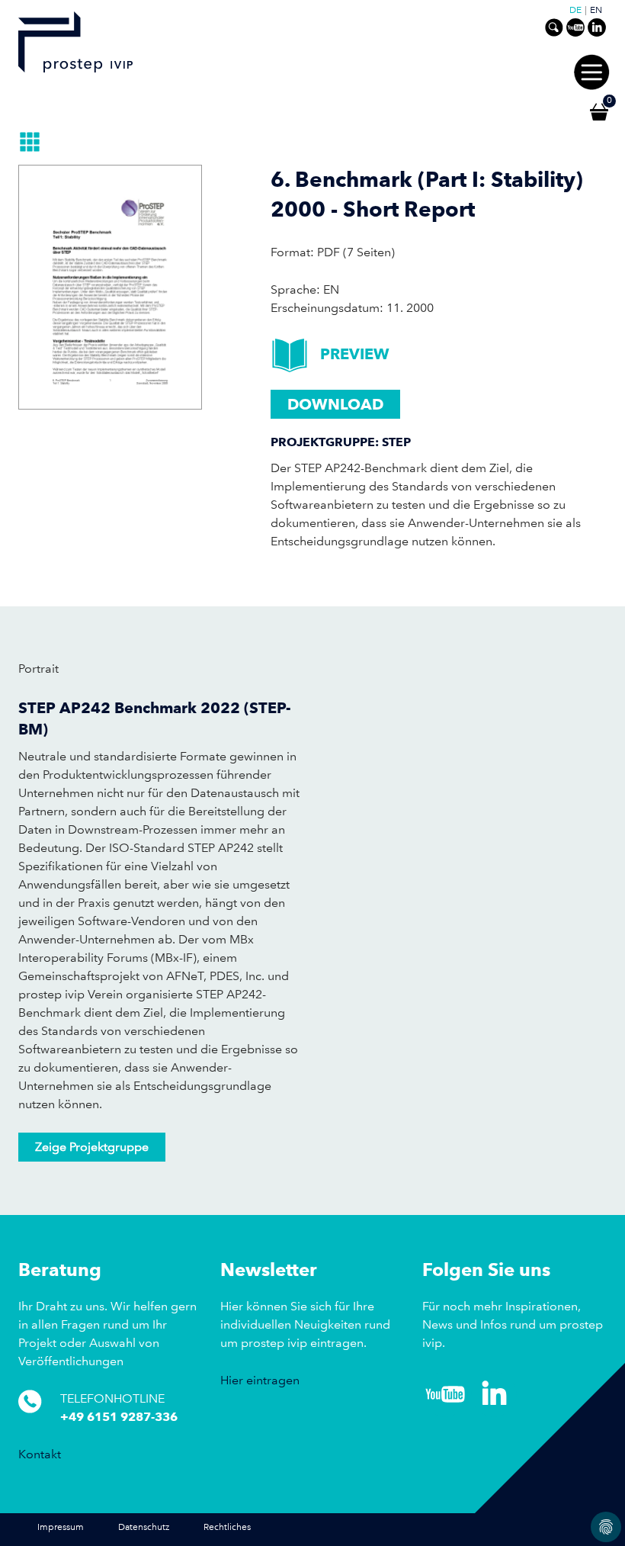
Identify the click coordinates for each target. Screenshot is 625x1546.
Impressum (60, 1527)
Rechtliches (227, 1527)
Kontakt (39, 1454)
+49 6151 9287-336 (119, 1416)
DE (575, 10)
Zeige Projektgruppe (92, 1146)
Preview (354, 354)
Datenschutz (143, 1527)
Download (335, 404)
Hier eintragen (260, 1380)
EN (596, 10)
